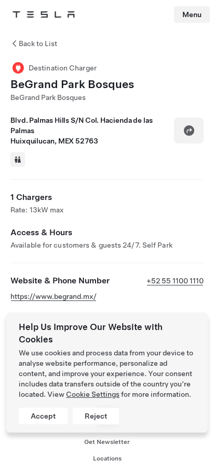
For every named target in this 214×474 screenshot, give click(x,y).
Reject (96, 416)
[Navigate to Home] (43, 14)
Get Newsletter (107, 442)
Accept (43, 416)
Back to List (38, 43)
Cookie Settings (92, 394)
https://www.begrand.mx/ (53, 296)
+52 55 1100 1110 (175, 281)
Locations (107, 458)
